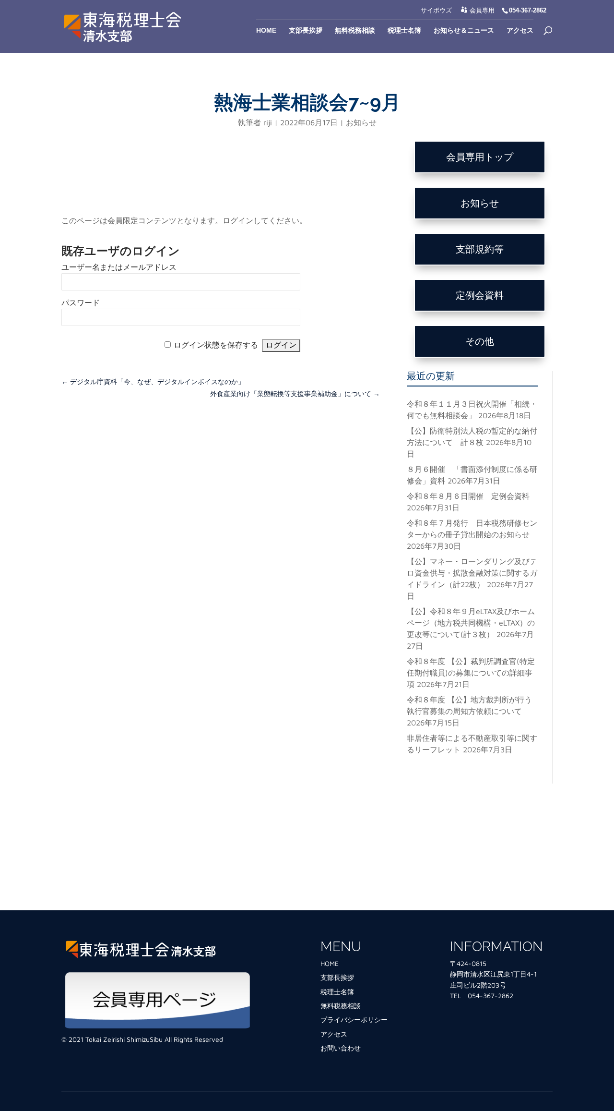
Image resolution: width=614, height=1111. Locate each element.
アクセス (520, 30)
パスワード (80, 303)
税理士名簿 (404, 30)
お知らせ (361, 122)
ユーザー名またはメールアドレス (119, 267)
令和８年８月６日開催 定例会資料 (468, 496)
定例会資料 (480, 295)
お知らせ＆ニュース (464, 30)
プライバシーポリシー (354, 1019)
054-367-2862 (490, 995)
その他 (479, 341)
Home (266, 30)
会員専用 (482, 10)
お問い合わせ (340, 1048)
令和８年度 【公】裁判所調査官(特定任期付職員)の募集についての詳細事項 (471, 672)
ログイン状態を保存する (216, 345)
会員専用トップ (479, 157)
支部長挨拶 (305, 30)
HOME (329, 963)
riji (267, 122)
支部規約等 (480, 249)
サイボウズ (436, 10)
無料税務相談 (355, 30)
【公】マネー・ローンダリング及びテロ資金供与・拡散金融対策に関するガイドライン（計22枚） (472, 573)
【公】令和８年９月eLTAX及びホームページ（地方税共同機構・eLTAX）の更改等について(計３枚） (471, 623)
